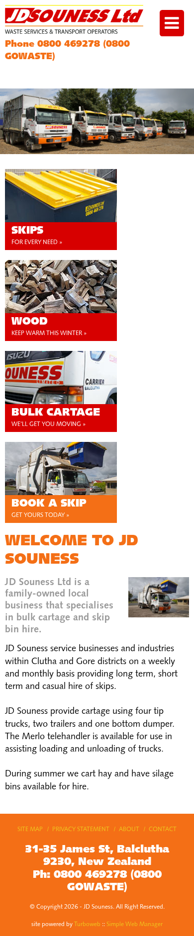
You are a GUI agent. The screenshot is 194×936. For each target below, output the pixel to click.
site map (30, 830)
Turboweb (87, 925)
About (129, 830)
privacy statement (80, 830)
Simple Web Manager (134, 925)
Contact (163, 830)
